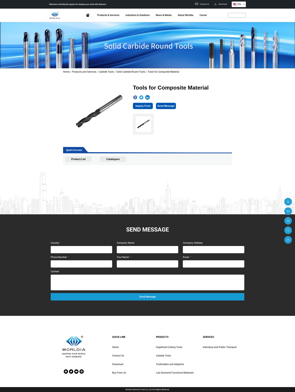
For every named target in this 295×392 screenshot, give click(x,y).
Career (203, 15)
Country (55, 243)
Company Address (193, 243)
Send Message (166, 106)
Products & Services (108, 15)
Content (55, 271)
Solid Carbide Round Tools (130, 71)
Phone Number (59, 257)
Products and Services (84, 71)
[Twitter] (71, 371)
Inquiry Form (143, 106)
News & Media (164, 15)
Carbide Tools (106, 71)
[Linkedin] (81, 371)
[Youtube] (76, 371)
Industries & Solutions (138, 15)
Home (88, 15)
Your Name (123, 257)
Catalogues (113, 159)
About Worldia (185, 15)
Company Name (125, 243)
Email (186, 257)
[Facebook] (66, 371)
